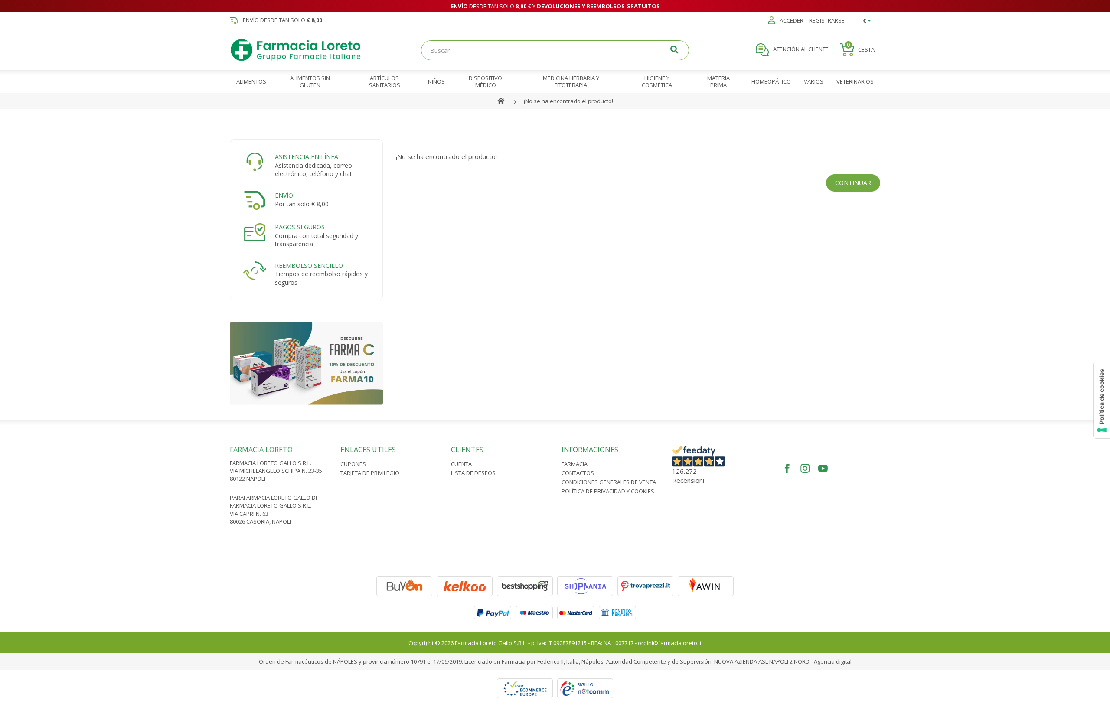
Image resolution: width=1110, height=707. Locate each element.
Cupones (353, 464)
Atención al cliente (800, 49)
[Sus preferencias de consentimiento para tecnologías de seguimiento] (1102, 400)
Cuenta (461, 464)
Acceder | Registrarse (811, 21)
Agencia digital (833, 661)
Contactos (578, 473)
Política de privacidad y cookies (608, 491)
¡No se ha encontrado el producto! (568, 101)
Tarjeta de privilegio (369, 473)
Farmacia (575, 464)
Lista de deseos (473, 473)
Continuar (853, 183)
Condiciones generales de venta (609, 482)
